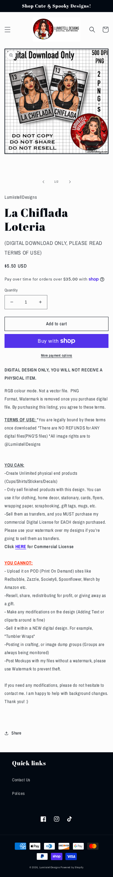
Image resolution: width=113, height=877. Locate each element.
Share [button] (16, 733)
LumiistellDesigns (50, 867)
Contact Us (21, 779)
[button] (7, 29)
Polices (18, 793)
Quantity (11, 290)
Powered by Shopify (72, 867)
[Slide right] (70, 181)
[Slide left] (43, 181)
